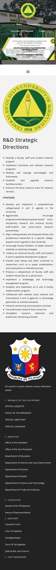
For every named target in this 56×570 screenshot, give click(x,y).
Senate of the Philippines (17, 505)
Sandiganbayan (13, 537)
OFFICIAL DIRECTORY (15, 419)
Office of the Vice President (18, 449)
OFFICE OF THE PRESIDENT (18, 413)
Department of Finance (16, 469)
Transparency (34, 24)
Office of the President (16, 442)
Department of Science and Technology (24, 483)
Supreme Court (12, 524)
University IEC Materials (22, 31)
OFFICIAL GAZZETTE (14, 406)
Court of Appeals (13, 531)
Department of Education (17, 456)
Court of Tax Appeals (15, 544)
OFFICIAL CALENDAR (15, 426)
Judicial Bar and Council (17, 551)
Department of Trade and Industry (22, 489)
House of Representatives (18, 512)
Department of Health (16, 476)
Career (42, 31)
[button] (6, 57)
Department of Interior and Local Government (28, 462)
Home (19, 24)
